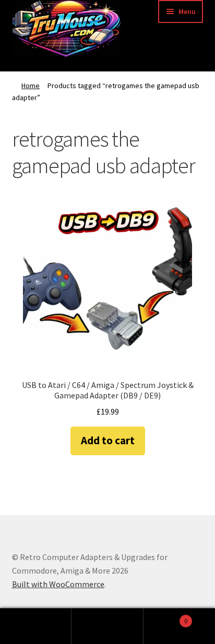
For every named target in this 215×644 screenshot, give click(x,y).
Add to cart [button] (108, 440)
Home (30, 85)
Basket (166, 617)
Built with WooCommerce (58, 584)
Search (107, 626)
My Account (35, 626)
